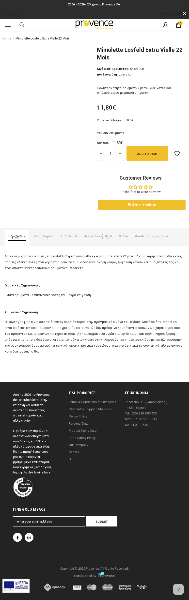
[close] (184, 13)
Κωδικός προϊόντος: (113, 69)
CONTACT (180, 14)
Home (6, 38)
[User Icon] (165, 25)
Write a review (142, 205)
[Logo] (94, 24)
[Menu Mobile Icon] (8, 25)
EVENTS (166, 14)
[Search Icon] (21, 24)
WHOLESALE (11, 14)
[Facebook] (17, 537)
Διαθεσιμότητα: (109, 74)
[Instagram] (29, 537)
